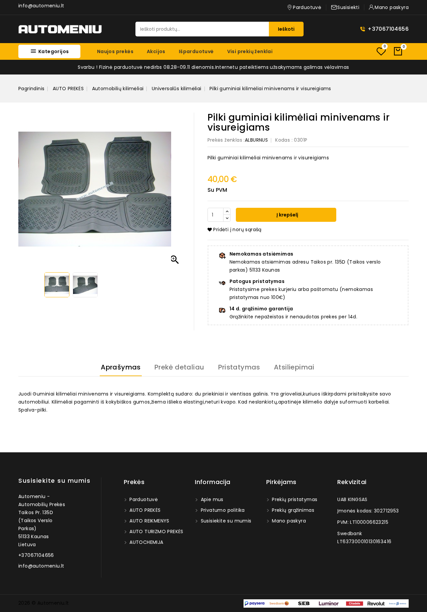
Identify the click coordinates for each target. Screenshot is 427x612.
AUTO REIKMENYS (148, 520)
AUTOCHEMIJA (145, 542)
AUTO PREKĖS (144, 510)
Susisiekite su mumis (54, 480)
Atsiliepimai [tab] (294, 367)
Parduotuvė (143, 499)
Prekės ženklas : (226, 140)
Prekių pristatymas (294, 499)
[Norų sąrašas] (381, 51)
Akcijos (156, 51)
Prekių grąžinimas (292, 510)
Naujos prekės (115, 51)
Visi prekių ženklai (250, 51)
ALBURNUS (256, 140)
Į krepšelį (287, 214)
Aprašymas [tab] (121, 367)
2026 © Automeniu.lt (43, 603)
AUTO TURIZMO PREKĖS (155, 531)
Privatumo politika (222, 510)
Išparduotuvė (196, 51)
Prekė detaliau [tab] (179, 367)
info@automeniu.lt (41, 5)
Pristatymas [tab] (239, 367)
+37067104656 (388, 29)
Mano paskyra (288, 520)
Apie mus (211, 499)
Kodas (282, 140)
